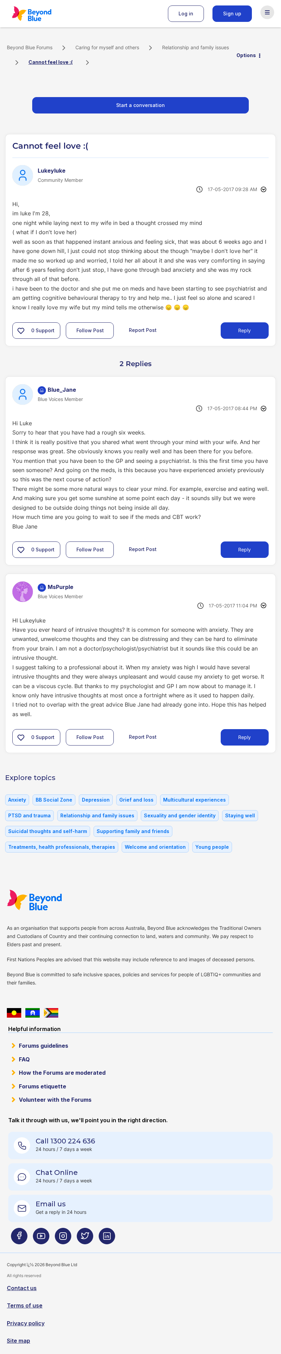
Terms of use (24, 1305)
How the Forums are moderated (62, 1072)
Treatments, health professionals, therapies (61, 847)
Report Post (143, 330)
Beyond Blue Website (48, 900)
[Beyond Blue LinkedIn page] (107, 1239)
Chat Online (57, 1172)
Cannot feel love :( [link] (50, 62)
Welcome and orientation (155, 847)
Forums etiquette (42, 1086)
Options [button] (246, 55)
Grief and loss (136, 800)
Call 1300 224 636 (65, 1141)
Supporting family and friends (133, 831)
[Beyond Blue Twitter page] (85, 1239)
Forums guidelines (43, 1045)
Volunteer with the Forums (55, 1099)
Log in (186, 13)
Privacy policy (26, 1323)
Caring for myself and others (107, 47)
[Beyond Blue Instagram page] (63, 1239)
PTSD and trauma (29, 815)
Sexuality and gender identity (180, 815)
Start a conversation (140, 105)
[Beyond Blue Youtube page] (41, 1239)
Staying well (240, 815)
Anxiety (17, 800)
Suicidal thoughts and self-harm (47, 831)
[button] (20, 330)
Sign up (232, 13)
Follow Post (90, 330)
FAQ (24, 1059)
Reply (244, 330)
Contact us (22, 1288)
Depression (96, 800)
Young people (212, 847)
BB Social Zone (54, 800)
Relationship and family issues (195, 47)
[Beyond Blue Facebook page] (19, 1239)
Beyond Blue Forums (41, 13)
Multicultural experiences (194, 800)
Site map (18, 1340)
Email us (51, 1204)
